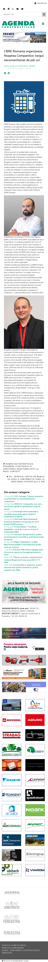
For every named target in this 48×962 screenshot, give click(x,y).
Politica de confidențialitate (13, 948)
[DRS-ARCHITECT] (35, 735)
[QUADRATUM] (35, 795)
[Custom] (13, 9)
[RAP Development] (12, 840)
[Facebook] (4, 9)
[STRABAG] (12, 735)
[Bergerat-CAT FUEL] (35, 840)
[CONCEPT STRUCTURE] (12, 855)
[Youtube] (18, 9)
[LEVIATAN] (35, 780)
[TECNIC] (24, 37)
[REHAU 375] (24, 646)
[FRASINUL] (12, 705)
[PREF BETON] (24, 673)
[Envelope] (22, 9)
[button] (40, 3)
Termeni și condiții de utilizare (14, 945)
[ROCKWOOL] (12, 720)
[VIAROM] (35, 870)
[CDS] (35, 765)
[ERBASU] (12, 825)
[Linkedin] (8, 9)
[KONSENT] (12, 795)
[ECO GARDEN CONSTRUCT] (12, 750)
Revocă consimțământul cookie (16, 961)
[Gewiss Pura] (12, 765)
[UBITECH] (12, 870)
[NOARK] (35, 810)
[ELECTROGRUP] (35, 855)
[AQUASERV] (35, 750)
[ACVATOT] (12, 810)
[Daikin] (12, 780)
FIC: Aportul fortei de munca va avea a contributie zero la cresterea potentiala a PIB (26, 479)
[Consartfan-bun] (35, 705)
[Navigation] (44, 23)
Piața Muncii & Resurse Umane (19, 66)
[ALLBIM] (24, 633)
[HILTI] (24, 660)
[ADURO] (35, 720)
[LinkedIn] (9, 73)
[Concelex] (24, 687)
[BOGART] (35, 825)
